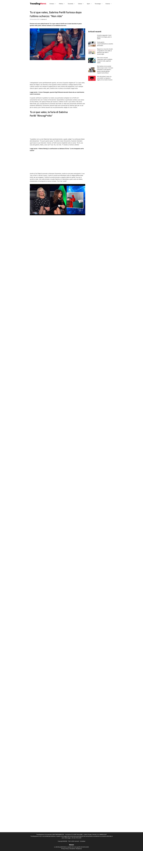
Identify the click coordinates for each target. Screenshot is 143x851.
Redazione (79, 848)
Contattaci (82, 841)
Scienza (108, 3)
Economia (70, 3)
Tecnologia (98, 3)
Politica (61, 3)
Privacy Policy (65, 848)
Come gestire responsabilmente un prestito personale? (105, 43)
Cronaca (52, 3)
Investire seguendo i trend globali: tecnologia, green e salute (104, 37)
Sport (88, 3)
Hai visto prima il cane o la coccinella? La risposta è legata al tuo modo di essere (104, 78)
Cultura (80, 3)
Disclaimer (72, 848)
